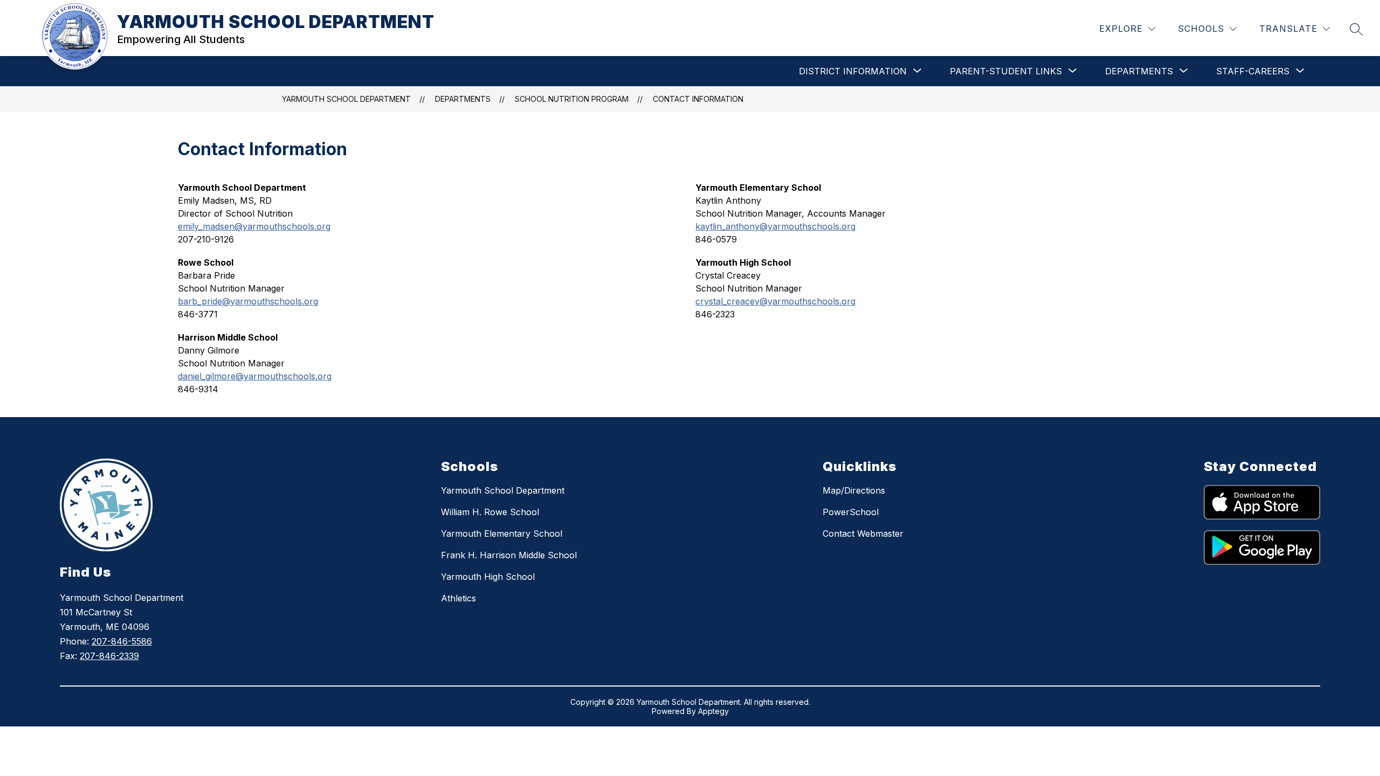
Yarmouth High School (488, 576)
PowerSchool (851, 512)
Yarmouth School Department (502, 490)
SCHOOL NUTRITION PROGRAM (572, 98)
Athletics (458, 598)
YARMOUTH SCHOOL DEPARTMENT (346, 98)
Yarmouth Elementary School (501, 533)
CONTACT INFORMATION (698, 98)
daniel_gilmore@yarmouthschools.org (255, 376)
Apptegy (713, 711)
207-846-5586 (122, 641)
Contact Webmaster (863, 533)
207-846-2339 (109, 655)
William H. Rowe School (490, 512)
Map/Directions (854, 490)
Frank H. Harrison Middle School (509, 555)
